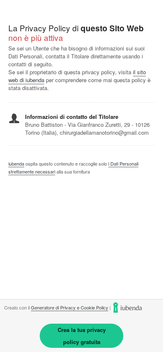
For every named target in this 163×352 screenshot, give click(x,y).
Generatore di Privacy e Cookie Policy (69, 307)
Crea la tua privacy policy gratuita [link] (82, 336)
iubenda (16, 163)
